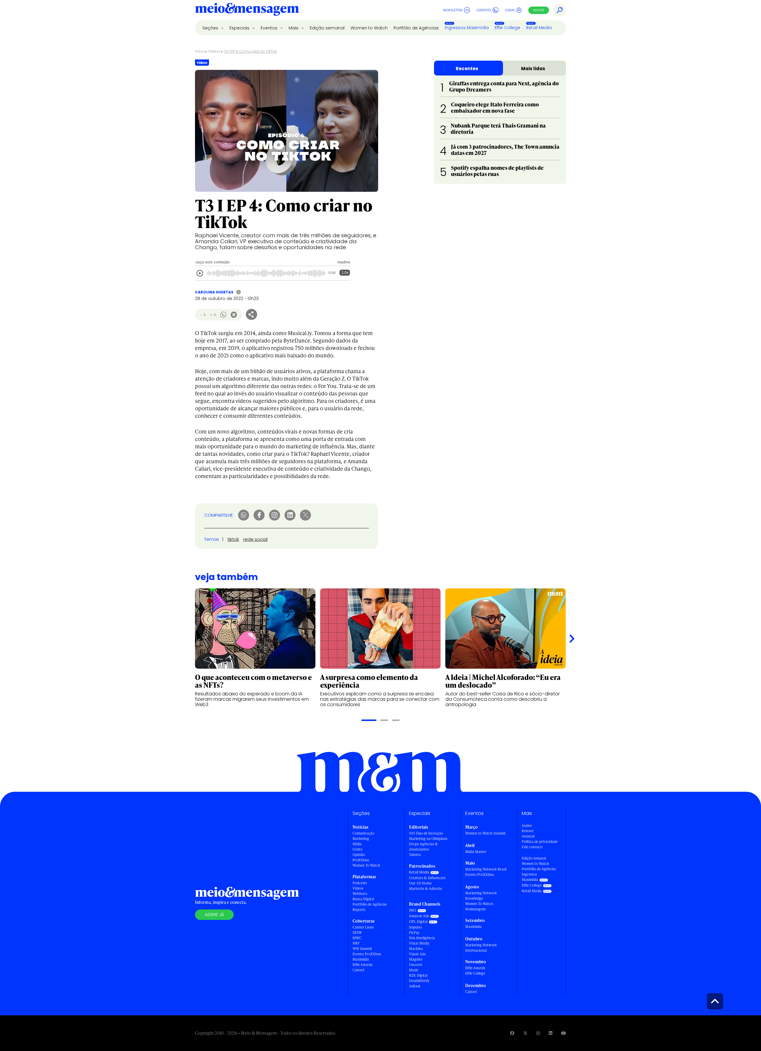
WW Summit (362, 948)
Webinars (360, 893)
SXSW (357, 932)
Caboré (358, 970)
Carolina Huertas (214, 292)
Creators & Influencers (427, 877)
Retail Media (539, 28)
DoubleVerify (419, 980)
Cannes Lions (363, 927)
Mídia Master (475, 851)
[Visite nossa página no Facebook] (512, 1033)
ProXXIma (361, 860)
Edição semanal (327, 28)
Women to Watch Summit (485, 833)
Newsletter (453, 10)
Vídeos (214, 51)
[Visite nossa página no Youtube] (563, 1033)
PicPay (414, 932)
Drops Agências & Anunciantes (423, 846)
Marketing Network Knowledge (481, 895)
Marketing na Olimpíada (428, 838)
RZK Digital (418, 975)
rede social (255, 539)
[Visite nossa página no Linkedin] (550, 1033)
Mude (413, 970)
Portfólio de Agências (416, 28)
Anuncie (528, 836)
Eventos (270, 28)
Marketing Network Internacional (481, 947)
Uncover (415, 964)
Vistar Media (419, 943)
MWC (357, 937)
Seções (210, 28)
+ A (213, 315)
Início (200, 51)
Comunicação (363, 833)
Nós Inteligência (422, 937)
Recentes (467, 68)
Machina (416, 948)
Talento (415, 854)
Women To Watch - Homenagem (480, 906)
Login (510, 10)
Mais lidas (533, 68)
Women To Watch (366, 865)
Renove (528, 830)
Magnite (415, 959)
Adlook (414, 986)
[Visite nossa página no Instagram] (538, 1033)
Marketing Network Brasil (486, 869)
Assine (538, 10)
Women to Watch (369, 28)
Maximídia (361, 959)
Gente (357, 849)
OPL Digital (418, 921)
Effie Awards (362, 964)
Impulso (415, 927)
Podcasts (360, 882)
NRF (356, 943)
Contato (484, 10)
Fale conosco (532, 846)
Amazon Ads (419, 915)
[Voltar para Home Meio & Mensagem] (247, 10)
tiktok (233, 539)
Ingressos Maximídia (467, 28)
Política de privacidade (540, 841)
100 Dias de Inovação (426, 833)
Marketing (361, 838)
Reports (359, 909)
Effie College (507, 28)
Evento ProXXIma (367, 953)
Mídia (357, 843)
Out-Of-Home (420, 883)
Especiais (240, 28)
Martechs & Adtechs (425, 888)
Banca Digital (363, 898)
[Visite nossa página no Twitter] (525, 1033)
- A (203, 315)
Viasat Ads (417, 953)
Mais (294, 28)
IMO (412, 910)
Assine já (214, 915)
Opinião (359, 854)
